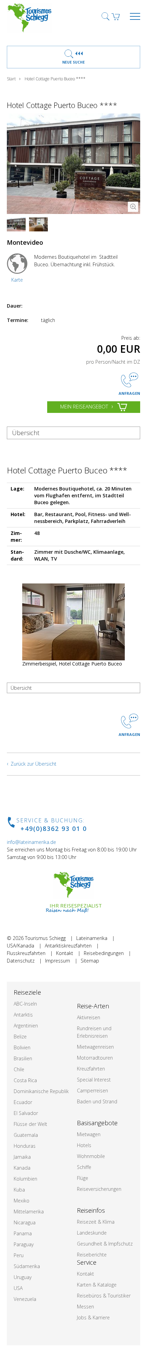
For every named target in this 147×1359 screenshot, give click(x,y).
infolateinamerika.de (31, 842)
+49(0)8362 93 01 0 (54, 828)
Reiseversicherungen (99, 1189)
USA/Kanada (20, 945)
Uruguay (22, 1277)
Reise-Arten (93, 1006)
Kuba (19, 1189)
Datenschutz (21, 960)
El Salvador (26, 1113)
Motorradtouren (95, 1057)
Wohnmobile (91, 1156)
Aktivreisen (88, 1017)
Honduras (25, 1146)
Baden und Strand (97, 1101)
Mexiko (21, 1200)
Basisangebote (97, 1123)
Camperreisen (92, 1090)
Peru (19, 1255)
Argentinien (26, 1025)
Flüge (82, 1178)
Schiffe (84, 1167)
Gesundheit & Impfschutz (105, 1243)
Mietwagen (89, 1134)
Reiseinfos (91, 1210)
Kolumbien (25, 1178)
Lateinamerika (91, 938)
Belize (20, 1036)
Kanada (22, 1168)
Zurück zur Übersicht (33, 764)
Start (11, 79)
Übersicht (25, 433)
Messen (85, 1306)
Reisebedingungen (104, 953)
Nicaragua (25, 1222)
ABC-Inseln (25, 1003)
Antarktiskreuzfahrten (68, 945)
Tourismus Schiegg (45, 938)
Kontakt (64, 953)
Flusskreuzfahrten (26, 953)
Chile (19, 1069)
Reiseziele (27, 992)
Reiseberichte (92, 1254)
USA (18, 1288)
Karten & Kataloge (97, 1284)
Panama (23, 1233)
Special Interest (94, 1079)
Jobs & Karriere (93, 1317)
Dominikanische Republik (41, 1091)
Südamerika (27, 1266)
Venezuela (25, 1299)
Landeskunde (92, 1232)
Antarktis (23, 1014)
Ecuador (23, 1102)
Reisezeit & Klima (96, 1222)
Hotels (84, 1145)
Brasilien (23, 1058)
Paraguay (24, 1244)
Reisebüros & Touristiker (104, 1295)
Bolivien (22, 1047)
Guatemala (26, 1135)
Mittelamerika (29, 1211)
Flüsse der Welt (30, 1124)
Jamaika (22, 1157)
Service (86, 1262)
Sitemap (90, 960)
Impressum (57, 960)
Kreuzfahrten (91, 1068)
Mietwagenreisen (95, 1047)
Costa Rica (25, 1080)
